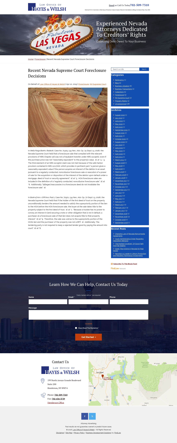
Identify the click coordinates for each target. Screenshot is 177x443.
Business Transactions (123, 89)
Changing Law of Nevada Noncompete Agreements (129, 235)
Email (111, 5)
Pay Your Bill (146, 10)
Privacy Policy (79, 433)
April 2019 (119, 157)
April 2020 (119, 154)
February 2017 (120, 208)
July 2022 (118, 118)
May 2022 (119, 124)
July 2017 (118, 193)
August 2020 (120, 142)
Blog (134, 10)
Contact (139, 10)
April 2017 (119, 202)
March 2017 (119, 205)
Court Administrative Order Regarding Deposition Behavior (128, 240)
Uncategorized (120, 104)
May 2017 (118, 199)
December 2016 (121, 214)
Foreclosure (83, 84)
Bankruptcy (119, 80)
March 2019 (119, 160)
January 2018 (120, 178)
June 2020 (119, 148)
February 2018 (120, 175)
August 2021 (120, 133)
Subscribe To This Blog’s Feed (125, 264)
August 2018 (120, 163)
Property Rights (121, 101)
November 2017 (121, 184)
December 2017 (121, 181)
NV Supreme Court (98, 84)
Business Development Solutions (98, 433)
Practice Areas (110, 10)
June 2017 (119, 196)
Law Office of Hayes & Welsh (52, 84)
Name (31, 297)
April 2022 (119, 127)
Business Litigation (122, 86)
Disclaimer (88, 323)
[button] (175, 428)
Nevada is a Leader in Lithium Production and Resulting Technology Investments (129, 255)
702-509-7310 (139, 5)
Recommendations (126, 10)
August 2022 (120, 115)
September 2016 (121, 223)
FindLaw (117, 433)
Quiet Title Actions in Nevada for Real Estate (128, 250)
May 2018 (119, 166)
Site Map (69, 433)
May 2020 (119, 151)
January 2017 (120, 211)
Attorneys (102, 10)
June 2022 (119, 121)
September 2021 (121, 130)
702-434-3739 (58, 398)
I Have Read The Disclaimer (88, 328)
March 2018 (119, 172)
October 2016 (120, 220)
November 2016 (121, 217)
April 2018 (119, 169)
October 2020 (120, 139)
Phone (112, 297)
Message (33, 308)
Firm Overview (94, 10)
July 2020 (118, 145)
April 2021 (119, 136)
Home (87, 10)
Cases (117, 10)
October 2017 (120, 187)
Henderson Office (56, 402)
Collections (119, 92)
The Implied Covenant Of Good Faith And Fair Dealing (128, 245)
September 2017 (121, 190)
